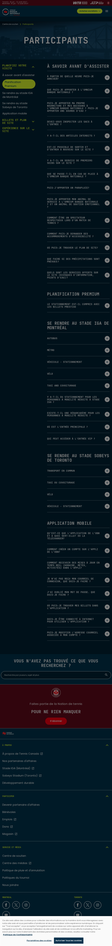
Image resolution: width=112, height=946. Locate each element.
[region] (56, 931)
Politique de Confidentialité (17, 934)
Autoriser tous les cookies (69, 940)
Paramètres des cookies (39, 940)
